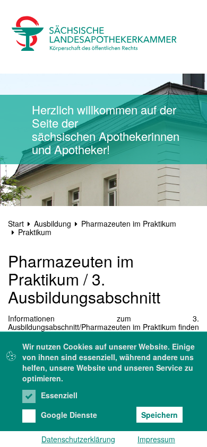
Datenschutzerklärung (78, 439)
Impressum (156, 439)
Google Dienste (69, 414)
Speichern (159, 414)
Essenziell (59, 395)
